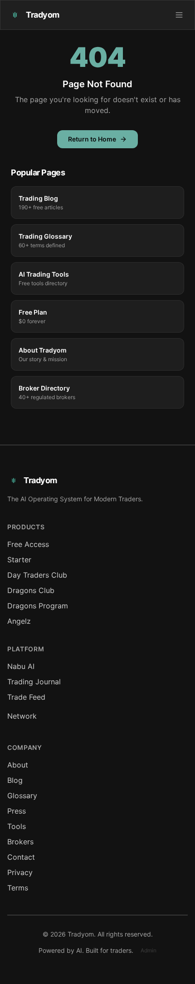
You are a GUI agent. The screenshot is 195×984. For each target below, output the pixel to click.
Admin (148, 950)
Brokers (20, 841)
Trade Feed (26, 697)
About (17, 764)
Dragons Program (37, 605)
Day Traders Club (37, 574)
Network (22, 715)
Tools (16, 826)
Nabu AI (20, 666)
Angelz (19, 621)
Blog (15, 780)
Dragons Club (30, 590)
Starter (19, 559)
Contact (21, 857)
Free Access (28, 544)
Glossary (22, 795)
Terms (17, 887)
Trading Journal (34, 681)
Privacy (20, 872)
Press (16, 810)
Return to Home (92, 139)
